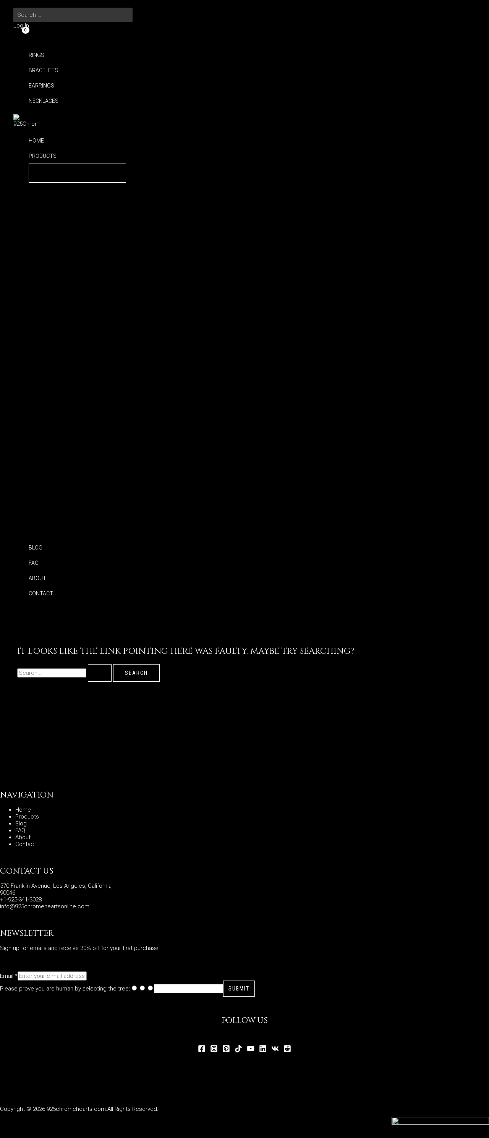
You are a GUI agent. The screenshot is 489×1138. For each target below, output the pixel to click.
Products (27, 816)
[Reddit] (287, 1050)
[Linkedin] (263, 1050)
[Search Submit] (100, 673)
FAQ (20, 830)
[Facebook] (202, 1050)
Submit (238, 989)
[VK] (275, 1050)
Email (9, 976)
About (23, 837)
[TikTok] (238, 1050)
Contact (25, 844)
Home (23, 809)
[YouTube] (250, 1050)
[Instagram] (214, 1050)
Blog (21, 823)
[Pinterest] (226, 1050)
